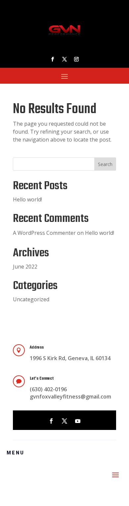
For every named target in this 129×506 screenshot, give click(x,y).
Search (105, 164)
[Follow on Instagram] (76, 59)
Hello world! (27, 199)
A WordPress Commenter (44, 232)
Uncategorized (31, 299)
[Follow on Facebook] (52, 59)
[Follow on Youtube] (77, 421)
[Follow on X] (64, 59)
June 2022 (25, 266)
